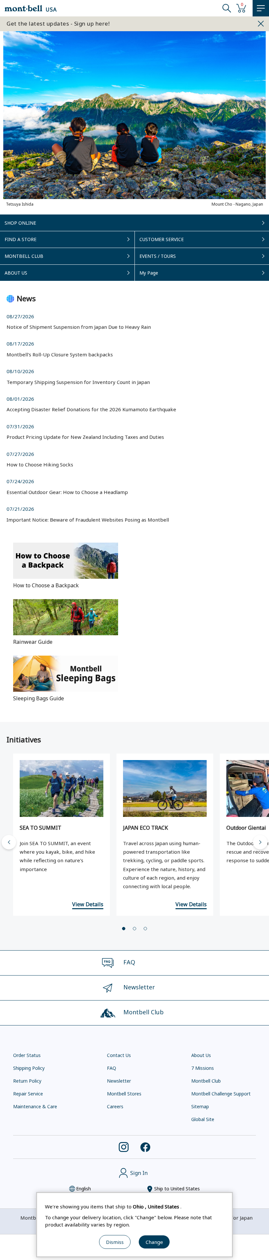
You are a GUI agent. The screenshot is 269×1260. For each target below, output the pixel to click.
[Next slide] (260, 842)
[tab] (123, 928)
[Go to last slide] (9, 842)
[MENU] (261, 8)
